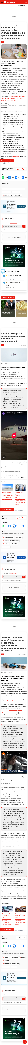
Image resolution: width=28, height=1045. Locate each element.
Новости (9, 10)
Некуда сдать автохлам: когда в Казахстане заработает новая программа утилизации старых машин (20, 919)
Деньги (23, 957)
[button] (22, 5)
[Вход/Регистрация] (22, 2)
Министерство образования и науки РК (14, 189)
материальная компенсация (11, 963)
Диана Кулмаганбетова (18, 25)
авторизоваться (13, 223)
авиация (6, 543)
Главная (3, 10)
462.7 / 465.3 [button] (7, 6)
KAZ (26, 2)
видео (23, 330)
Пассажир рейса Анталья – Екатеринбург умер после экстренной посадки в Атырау (7, 495)
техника (14, 966)
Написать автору (22, 42)
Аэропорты (7, 546)
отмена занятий (8, 195)
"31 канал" (10, 701)
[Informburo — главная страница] (10, 2)
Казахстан (6, 960)
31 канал (6, 957)
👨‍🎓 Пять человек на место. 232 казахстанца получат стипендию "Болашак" (13, 284)
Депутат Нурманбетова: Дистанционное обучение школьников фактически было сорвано (13, 98)
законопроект (16, 156)
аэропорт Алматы (8, 537)
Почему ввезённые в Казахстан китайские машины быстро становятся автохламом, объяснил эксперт (7, 919)
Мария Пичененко (16, 330)
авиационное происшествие (11, 540)
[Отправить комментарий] (23, 226)
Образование (7, 192)
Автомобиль (14, 957)
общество (16, 192)
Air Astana (19, 537)
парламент (18, 195)
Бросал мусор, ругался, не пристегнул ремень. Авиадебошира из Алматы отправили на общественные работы (20, 498)
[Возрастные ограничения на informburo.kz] (19, 2)
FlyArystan (14, 543)
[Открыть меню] (2, 2)
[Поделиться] (25, 1042)
